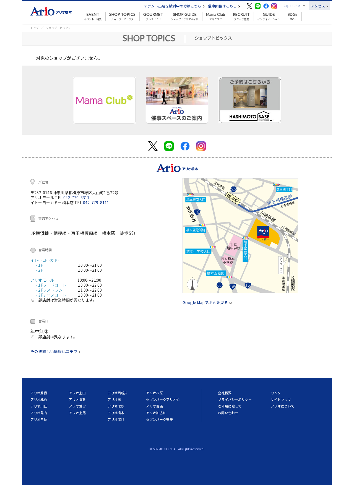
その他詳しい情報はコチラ (54, 351)
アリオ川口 (38, 406)
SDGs (293, 16)
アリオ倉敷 (77, 399)
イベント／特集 (92, 16)
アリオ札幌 (38, 399)
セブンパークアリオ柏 (163, 399)
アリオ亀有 (38, 412)
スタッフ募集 (241, 16)
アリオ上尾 (77, 412)
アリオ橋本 (116, 412)
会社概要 (224, 392)
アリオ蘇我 (38, 392)
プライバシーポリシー (235, 399)
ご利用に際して (229, 406)
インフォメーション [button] (268, 16)
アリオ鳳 (114, 399)
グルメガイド (153, 16)
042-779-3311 (76, 197)
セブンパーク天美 (159, 419)
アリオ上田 (77, 392)
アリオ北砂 (116, 406)
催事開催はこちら (223, 6)
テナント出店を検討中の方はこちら (173, 6)
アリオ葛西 (154, 406)
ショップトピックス (122, 16)
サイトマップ (281, 399)
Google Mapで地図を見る (206, 302)
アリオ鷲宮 (77, 406)
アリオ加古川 (156, 412)
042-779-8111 (96, 202)
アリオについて (282, 406)
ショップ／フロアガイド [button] (184, 16)
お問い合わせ (228, 412)
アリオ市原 (154, 392)
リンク (276, 392)
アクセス (318, 6)
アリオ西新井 (118, 392)
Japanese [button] (291, 5)
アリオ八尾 (38, 419)
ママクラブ (215, 16)
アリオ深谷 (116, 419)
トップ (34, 28)
